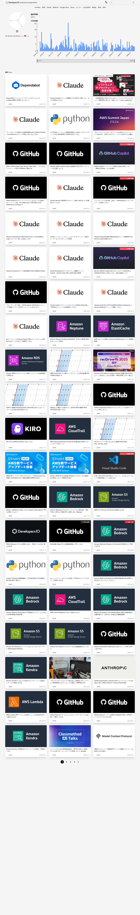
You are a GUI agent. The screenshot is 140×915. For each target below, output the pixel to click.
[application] (83, 46)
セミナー (79, 7)
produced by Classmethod (28, 2)
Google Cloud (64, 7)
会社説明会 (86, 7)
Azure (72, 7)
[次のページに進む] (78, 762)
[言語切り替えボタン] (106, 2)
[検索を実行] (111, 2)
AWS (43, 7)
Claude (49, 7)
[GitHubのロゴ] (17, 31)
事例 (99, 7)
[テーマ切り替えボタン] (133, 2)
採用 (104, 7)
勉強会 (94, 7)
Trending (37, 7)
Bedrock (55, 7)
